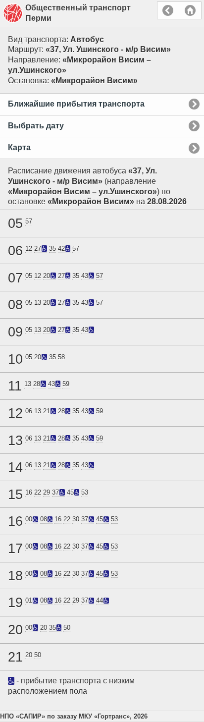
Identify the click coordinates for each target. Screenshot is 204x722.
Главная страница (190, 10)
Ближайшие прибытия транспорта (76, 104)
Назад (168, 10)
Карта (19, 147)
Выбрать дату (36, 125)
